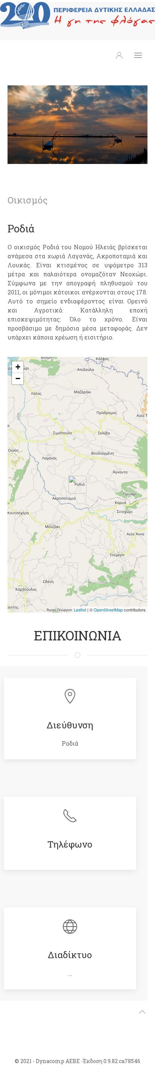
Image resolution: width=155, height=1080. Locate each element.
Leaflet (80, 610)
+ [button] (17, 367)
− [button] (17, 378)
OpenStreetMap (108, 610)
